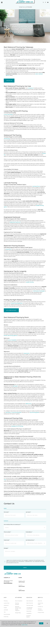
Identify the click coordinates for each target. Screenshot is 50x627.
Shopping (21, 19)
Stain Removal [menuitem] (29, 600)
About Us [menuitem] (40, 600)
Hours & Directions (8, 583)
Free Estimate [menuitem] (7, 614)
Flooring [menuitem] (5, 600)
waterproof (31, 88)
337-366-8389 (29, 7)
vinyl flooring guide (34, 412)
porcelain (15, 386)
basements (26, 353)
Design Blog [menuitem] (18, 612)
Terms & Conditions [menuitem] (40, 609)
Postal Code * (6, 540)
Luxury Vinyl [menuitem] (6, 603)
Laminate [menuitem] (6, 609)
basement (8, 249)
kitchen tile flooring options (10, 335)
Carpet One (6, 19)
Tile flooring (7, 138)
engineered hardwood (15, 222)
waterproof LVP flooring (17, 426)
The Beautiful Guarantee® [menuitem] (29, 608)
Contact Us (9, 80)
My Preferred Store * (30, 540)
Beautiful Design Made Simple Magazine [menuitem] (18, 608)
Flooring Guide (14, 19)
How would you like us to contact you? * (12, 524)
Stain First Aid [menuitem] (29, 603)
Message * (6, 548)
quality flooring (30, 282)
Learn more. (25, 624)
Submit (25, 567)
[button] (43, 2)
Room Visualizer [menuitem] (18, 600)
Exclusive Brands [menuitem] (28, 616)
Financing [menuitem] (6, 616)
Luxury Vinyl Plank (8, 114)
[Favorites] (45, 2)
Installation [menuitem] (28, 613)
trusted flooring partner (16, 303)
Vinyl (5, 479)
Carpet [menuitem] (5, 607)
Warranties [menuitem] (28, 611)
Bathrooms (28, 403)
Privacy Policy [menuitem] (41, 612)
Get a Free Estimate (11, 310)
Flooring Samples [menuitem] (17, 604)
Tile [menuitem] (4, 612)
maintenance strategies (39, 291)
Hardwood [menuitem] (6, 605)
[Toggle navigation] (2, 2)
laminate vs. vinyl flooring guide (13, 412)
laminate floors (36, 186)
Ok (41, 623)
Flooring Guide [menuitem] (29, 605)
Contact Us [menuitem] (40, 606)
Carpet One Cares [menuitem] (40, 604)
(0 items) (47, 2)
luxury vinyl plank (12, 340)
